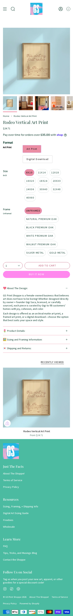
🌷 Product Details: (14, 330)
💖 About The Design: (15, 288)
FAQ (5, 546)
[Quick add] (7, 423)
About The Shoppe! (14, 473)
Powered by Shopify (29, 603)
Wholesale (9, 526)
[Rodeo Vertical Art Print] (36, 398)
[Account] (60, 9)
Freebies (8, 520)
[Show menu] (5, 9)
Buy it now (36, 274)
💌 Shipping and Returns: (17, 348)
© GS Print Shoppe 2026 (14, 597)
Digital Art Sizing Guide (16, 513)
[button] (13, 9)
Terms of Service (12, 480)
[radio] (32, 149)
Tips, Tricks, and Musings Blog (20, 553)
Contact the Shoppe (14, 559)
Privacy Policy (11, 487)
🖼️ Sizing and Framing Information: (22, 339)
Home (6, 116)
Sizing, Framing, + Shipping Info (20, 506)
